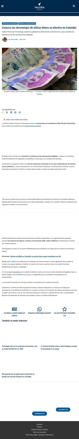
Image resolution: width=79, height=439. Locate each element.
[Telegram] (20, 112)
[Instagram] (13, 404)
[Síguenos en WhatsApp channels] (39, 309)
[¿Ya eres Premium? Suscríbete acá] (64, 309)
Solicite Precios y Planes (39, 429)
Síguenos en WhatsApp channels (39, 313)
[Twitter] (6, 404)
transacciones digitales (33, 126)
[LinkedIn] (11, 112)
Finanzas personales (10, 23)
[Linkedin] (9, 404)
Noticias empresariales (27, 23)
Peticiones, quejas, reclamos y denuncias (39, 435)
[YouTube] (20, 404)
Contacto (39, 424)
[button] (74, 6)
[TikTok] (16, 404)
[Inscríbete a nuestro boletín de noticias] (14, 309)
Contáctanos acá (39, 413)
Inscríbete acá (63, 409)
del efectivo (17, 272)
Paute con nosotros (39, 432)
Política (39, 427)
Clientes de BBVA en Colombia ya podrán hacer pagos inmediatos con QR (35, 256)
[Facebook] (15, 112)
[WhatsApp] (3, 112)
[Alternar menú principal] (2, 6)
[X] (7, 112)
